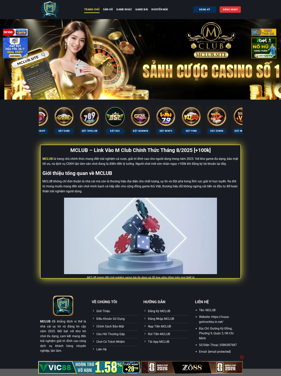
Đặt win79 (153, 131)
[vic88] (89, 367)
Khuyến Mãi (159, 9)
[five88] (263, 33)
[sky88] (15, 48)
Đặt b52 (102, 131)
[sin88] (15, 33)
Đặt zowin (204, 131)
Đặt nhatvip (229, 131)
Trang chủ (92, 9)
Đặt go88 (51, 131)
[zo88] (192, 367)
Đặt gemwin (127, 131)
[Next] (246, 112)
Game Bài (141, 9)
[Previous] (34, 112)
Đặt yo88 (178, 131)
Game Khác (124, 9)
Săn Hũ (108, 9)
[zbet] (263, 48)
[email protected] (219, 351)
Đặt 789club (77, 131)
